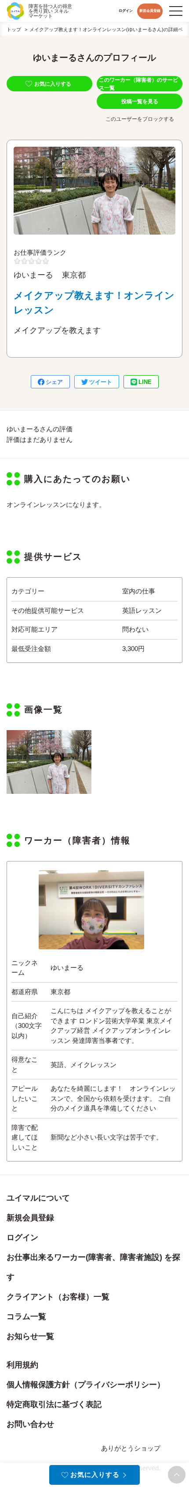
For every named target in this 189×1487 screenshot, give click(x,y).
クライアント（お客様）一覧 (58, 1296)
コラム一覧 (26, 1316)
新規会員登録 (149, 11)
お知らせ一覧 (30, 1336)
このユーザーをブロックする (139, 119)
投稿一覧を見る (139, 101)
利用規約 (22, 1364)
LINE (145, 382)
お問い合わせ (30, 1424)
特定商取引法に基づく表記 (54, 1404)
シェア (54, 382)
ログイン (126, 11)
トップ (14, 29)
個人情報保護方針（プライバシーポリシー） (86, 1384)
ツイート (100, 382)
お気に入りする (52, 84)
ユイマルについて (38, 1198)
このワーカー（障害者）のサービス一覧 (138, 84)
